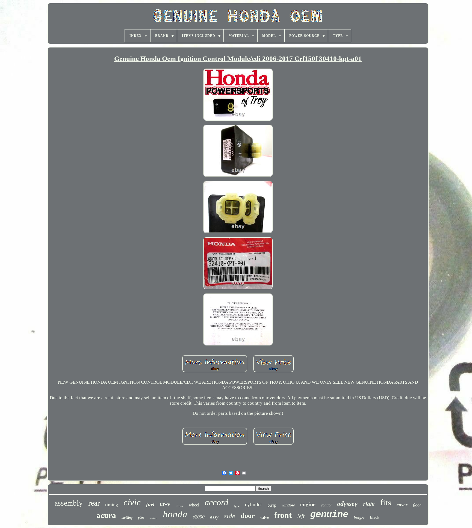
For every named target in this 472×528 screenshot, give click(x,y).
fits (385, 502)
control (326, 505)
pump (271, 505)
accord (216, 502)
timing (111, 504)
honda (175, 514)
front (283, 515)
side (229, 516)
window (288, 505)
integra (359, 517)
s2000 (199, 517)
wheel (194, 505)
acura (106, 515)
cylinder (253, 504)
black (374, 517)
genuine (329, 514)
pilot (141, 518)
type (237, 506)
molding (127, 518)
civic (132, 502)
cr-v (165, 503)
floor (417, 505)
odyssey (347, 503)
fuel (150, 504)
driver (179, 506)
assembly (69, 503)
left (301, 516)
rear (94, 503)
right (369, 503)
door (248, 516)
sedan (153, 518)
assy (214, 517)
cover (402, 504)
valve (264, 517)
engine (307, 504)
